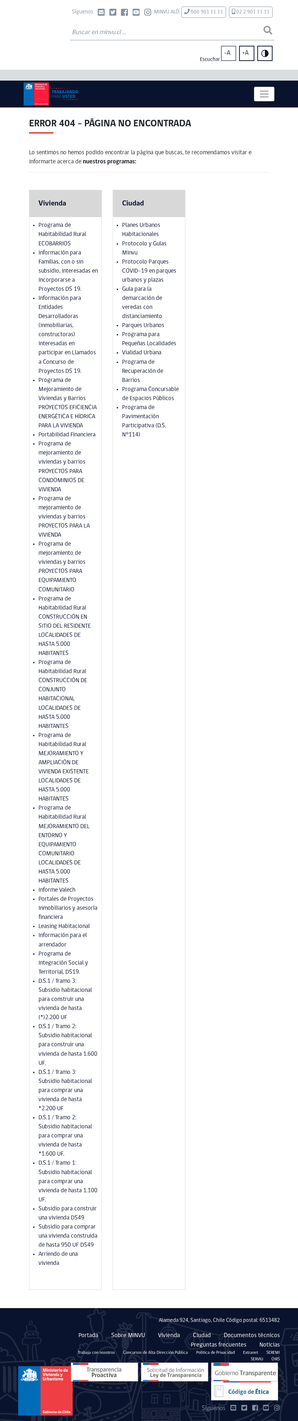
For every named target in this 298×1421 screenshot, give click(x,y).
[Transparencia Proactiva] (104, 1372)
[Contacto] (101, 13)
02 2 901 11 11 (252, 12)
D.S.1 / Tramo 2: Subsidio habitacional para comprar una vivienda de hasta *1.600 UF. (65, 1136)
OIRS (275, 1359)
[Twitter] (112, 13)
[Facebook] (124, 13)
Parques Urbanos (143, 325)
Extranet (250, 1353)
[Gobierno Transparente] (244, 1372)
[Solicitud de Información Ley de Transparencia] (174, 1372)
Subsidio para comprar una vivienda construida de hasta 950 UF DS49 (68, 1236)
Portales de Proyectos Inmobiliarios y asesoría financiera (68, 908)
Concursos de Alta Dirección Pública (155, 1353)
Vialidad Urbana (141, 353)
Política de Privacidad (215, 1353)
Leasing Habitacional (64, 926)
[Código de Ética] (244, 1391)
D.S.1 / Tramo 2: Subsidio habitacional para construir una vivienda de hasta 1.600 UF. (68, 1044)
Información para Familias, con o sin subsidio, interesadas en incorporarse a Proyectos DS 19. (68, 271)
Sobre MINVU (128, 1335)
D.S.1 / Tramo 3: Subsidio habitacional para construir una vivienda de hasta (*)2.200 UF (65, 999)
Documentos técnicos (252, 1335)
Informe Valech (57, 890)
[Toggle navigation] (264, 94)
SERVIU (257, 1359)
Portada (88, 1335)
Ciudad (202, 1335)
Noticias (269, 1345)
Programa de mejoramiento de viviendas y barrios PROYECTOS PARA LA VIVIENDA (64, 517)
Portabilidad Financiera (67, 435)
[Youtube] (136, 13)
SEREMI (273, 1353)
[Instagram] (147, 13)
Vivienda (169, 1335)
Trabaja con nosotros (96, 1353)
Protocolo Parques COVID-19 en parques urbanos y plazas (149, 271)
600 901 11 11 (206, 12)
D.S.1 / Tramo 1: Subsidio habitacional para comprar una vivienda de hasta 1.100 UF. (68, 1181)
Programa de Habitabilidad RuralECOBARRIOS (62, 234)
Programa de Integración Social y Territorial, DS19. (63, 963)
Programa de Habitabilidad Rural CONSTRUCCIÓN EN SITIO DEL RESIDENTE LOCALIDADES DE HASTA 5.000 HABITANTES (65, 626)
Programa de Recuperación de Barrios (142, 371)
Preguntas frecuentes (218, 1345)
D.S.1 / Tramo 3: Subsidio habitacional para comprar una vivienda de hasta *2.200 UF (65, 1090)
